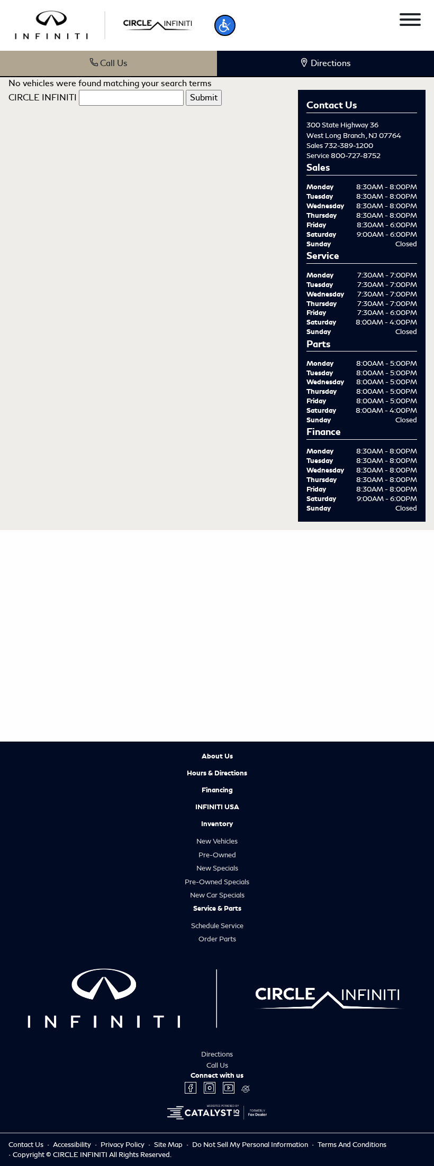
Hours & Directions (217, 773)
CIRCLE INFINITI (42, 97)
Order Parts (217, 939)
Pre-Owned (217, 855)
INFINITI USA (217, 807)
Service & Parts (217, 908)
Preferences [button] (165, 1111)
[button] (225, 25)
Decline (217, 1136)
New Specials (217, 868)
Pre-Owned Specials (217, 882)
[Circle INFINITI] (105, 23)
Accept (305, 1136)
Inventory (217, 824)
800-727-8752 (356, 156)
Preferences (129, 1136)
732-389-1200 (348, 146)
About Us (217, 756)
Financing (217, 790)
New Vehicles (217, 841)
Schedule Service (217, 926)
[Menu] (410, 21)
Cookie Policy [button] (343, 1100)
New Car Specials (217, 895)
